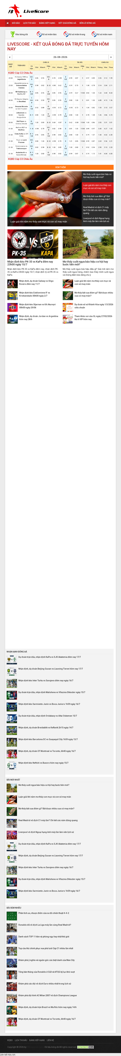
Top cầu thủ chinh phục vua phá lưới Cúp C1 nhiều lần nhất (45, 948)
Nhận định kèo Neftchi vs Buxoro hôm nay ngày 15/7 (43, 763)
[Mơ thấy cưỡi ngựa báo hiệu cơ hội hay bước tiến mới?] (88, 244)
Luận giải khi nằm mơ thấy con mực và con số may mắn (38, 221)
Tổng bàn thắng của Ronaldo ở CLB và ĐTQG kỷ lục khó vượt (46, 972)
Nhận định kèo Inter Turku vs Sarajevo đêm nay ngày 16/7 (45, 680)
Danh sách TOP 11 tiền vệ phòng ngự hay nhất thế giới (43, 936)
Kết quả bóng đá (67, 23)
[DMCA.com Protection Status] (86, 1047)
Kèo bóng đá (21, 34)
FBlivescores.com (35, 1047)
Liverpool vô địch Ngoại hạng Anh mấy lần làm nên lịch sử (46, 832)
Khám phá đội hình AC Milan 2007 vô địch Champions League (47, 995)
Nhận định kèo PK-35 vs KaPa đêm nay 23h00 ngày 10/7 (30, 263)
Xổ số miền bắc (49, 34)
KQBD (10, 1040)
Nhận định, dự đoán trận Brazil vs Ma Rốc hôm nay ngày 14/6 (47, 1007)
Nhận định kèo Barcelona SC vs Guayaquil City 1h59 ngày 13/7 (48, 739)
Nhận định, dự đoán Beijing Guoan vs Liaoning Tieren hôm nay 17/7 (50, 669)
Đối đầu (16, 23)
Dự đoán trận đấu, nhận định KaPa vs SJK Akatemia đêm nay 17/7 (49, 657)
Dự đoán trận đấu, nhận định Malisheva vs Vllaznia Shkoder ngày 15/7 (51, 692)
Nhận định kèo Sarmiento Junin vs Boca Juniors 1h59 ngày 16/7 (49, 704)
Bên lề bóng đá (87, 23)
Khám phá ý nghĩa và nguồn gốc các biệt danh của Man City (46, 960)
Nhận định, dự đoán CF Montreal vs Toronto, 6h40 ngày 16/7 (47, 751)
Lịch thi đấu (29, 23)
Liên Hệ (50, 1040)
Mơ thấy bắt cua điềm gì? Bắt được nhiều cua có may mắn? (46, 808)
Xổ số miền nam (104, 34)
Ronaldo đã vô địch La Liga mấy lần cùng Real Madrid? (44, 925)
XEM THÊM (60, 167)
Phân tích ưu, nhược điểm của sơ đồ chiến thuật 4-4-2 (43, 913)
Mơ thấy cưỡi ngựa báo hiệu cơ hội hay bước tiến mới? (85, 263)
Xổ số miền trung (76, 34)
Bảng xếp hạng (47, 23)
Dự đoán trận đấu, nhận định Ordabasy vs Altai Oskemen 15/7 (47, 716)
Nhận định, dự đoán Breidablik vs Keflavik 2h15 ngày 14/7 (45, 727)
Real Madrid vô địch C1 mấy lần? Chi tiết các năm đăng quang (48, 820)
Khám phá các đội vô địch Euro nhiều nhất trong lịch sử (44, 983)
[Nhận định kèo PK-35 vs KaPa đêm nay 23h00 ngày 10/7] (32, 244)
